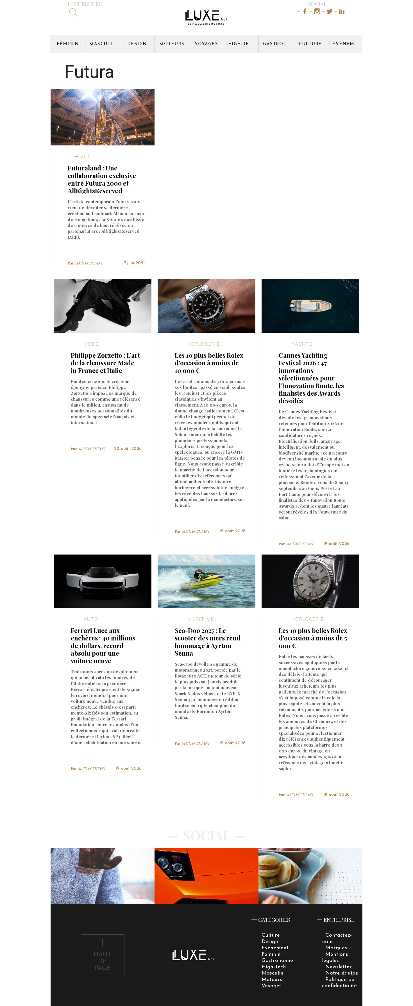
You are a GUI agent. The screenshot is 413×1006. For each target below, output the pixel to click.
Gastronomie (278, 44)
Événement (347, 44)
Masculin (103, 44)
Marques (336, 948)
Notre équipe (341, 973)
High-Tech (242, 44)
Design (137, 44)
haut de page (102, 962)
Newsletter (338, 967)
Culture (310, 44)
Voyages (206, 44)
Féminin (68, 44)
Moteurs (172, 44)
